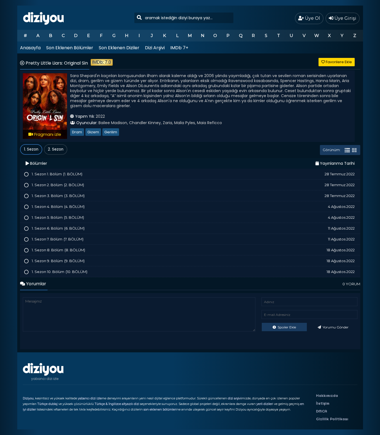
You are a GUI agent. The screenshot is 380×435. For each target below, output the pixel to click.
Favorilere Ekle (338, 62)
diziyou (43, 17)
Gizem (93, 132)
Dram (77, 132)
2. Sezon (55, 149)
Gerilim (110, 132)
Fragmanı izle (47, 134)
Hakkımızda (327, 395)
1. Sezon (31, 149)
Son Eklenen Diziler (119, 48)
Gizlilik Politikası (332, 419)
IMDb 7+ (179, 48)
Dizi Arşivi (155, 48)
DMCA (321, 411)
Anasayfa (30, 48)
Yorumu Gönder (335, 327)
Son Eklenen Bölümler (69, 48)
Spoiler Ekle (286, 327)
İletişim (322, 403)
